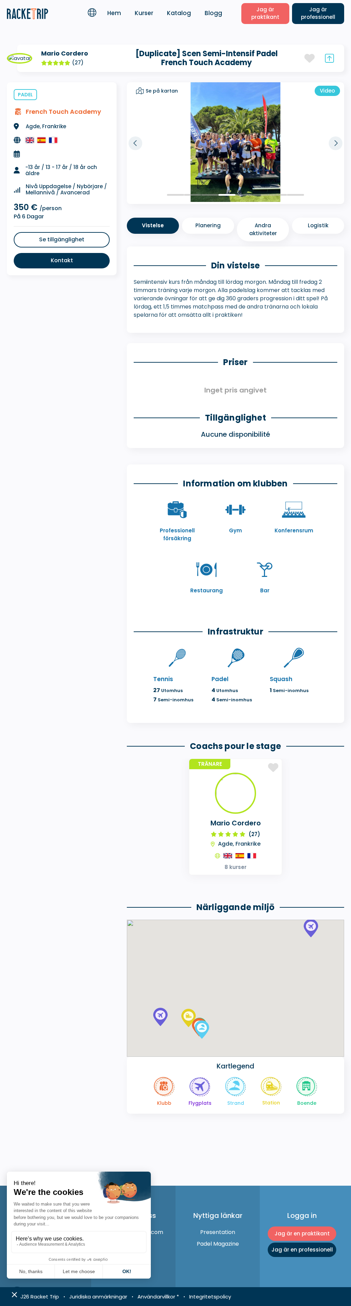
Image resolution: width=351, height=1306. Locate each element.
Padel (25, 94)
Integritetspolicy (210, 1296)
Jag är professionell (318, 13)
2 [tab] (192, 195)
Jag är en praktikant (302, 1233)
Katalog (179, 13)
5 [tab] (244, 195)
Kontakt (62, 260)
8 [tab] (295, 195)
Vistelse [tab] (153, 225)
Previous (135, 143)
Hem (114, 13)
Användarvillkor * (158, 1296)
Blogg (213, 13)
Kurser (144, 13)
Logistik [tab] (318, 225)
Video (327, 90)
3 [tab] (209, 195)
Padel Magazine (218, 1244)
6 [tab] (261, 195)
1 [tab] (175, 195)
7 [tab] (278, 195)
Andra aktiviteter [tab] (263, 229)
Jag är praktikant (265, 13)
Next (335, 143)
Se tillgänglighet (61, 239)
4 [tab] (226, 195)
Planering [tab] (208, 225)
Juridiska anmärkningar (98, 1296)
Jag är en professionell (302, 1249)
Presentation (217, 1232)
